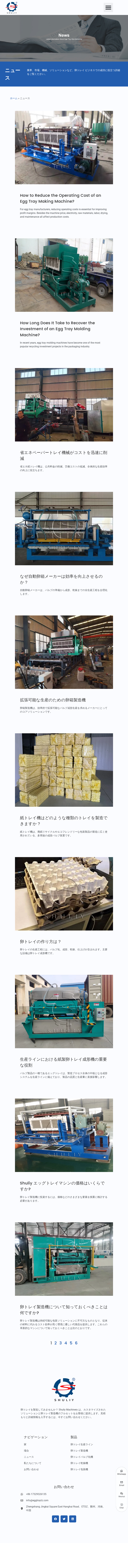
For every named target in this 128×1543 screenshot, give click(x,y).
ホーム (13, 98)
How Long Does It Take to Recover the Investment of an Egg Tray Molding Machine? (57, 329)
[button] (108, 7)
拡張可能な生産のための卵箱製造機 (53, 700)
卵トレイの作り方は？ (41, 941)
